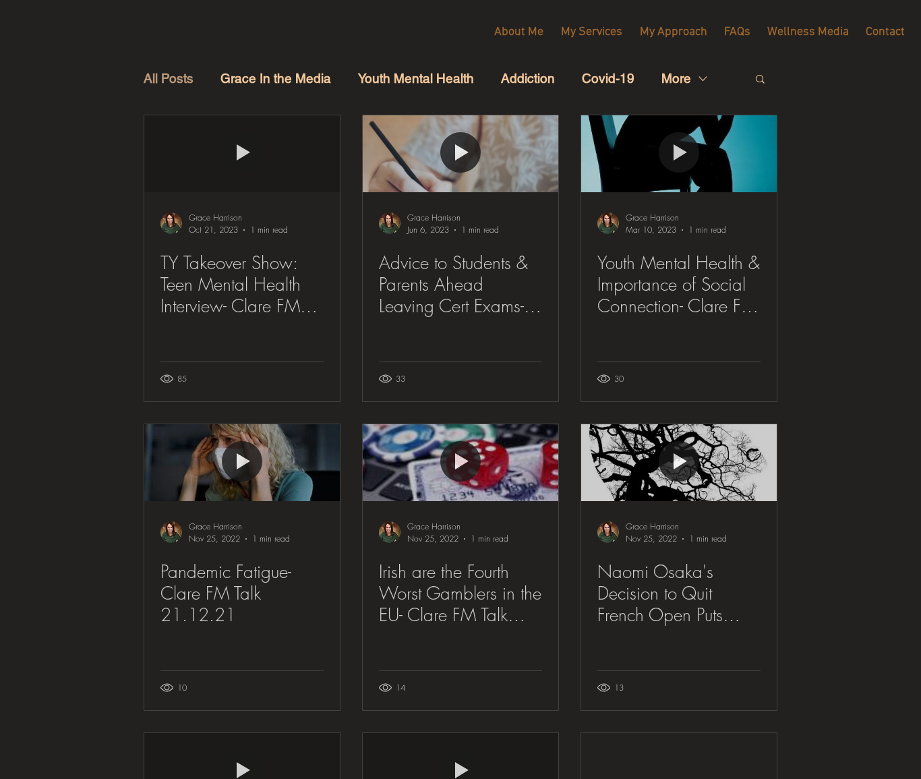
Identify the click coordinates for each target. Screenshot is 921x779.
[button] (760, 80)
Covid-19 (608, 78)
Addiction (528, 78)
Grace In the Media (275, 78)
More (676, 78)
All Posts (169, 78)
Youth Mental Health (416, 78)
